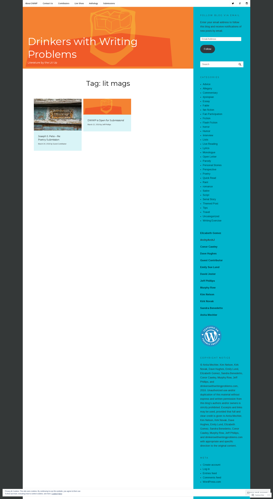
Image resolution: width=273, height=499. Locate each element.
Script (206, 195)
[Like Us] (239, 3)
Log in (206, 469)
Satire (206, 190)
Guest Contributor (59, 144)
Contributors (63, 3)
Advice (206, 84)
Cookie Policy (56, 494)
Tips (205, 207)
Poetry (206, 173)
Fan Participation (212, 114)
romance (208, 186)
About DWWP (31, 3)
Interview (208, 135)
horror (206, 126)
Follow (207, 49)
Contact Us (48, 3)
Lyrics (206, 148)
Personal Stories (212, 165)
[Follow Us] (232, 3)
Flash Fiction (210, 122)
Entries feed (210, 473)
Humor (206, 131)
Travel (206, 212)
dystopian (208, 97)
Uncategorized (211, 216)
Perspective (209, 169)
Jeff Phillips (106, 125)
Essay (206, 101)
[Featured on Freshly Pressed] (211, 345)
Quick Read (209, 178)
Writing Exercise (212, 220)
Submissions (109, 3)
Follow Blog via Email (220, 15)
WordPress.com (212, 481)
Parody (207, 161)
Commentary (210, 92)
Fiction (206, 118)
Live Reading (210, 143)
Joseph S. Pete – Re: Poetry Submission (49, 138)
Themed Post (210, 203)
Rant (205, 182)
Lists (205, 139)
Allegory (207, 88)
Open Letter (210, 156)
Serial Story (209, 199)
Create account (211, 464)
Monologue (209, 152)
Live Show (79, 3)
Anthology (93, 3)
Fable (206, 105)
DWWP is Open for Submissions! (106, 120)
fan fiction (208, 109)
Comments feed (212, 477)
